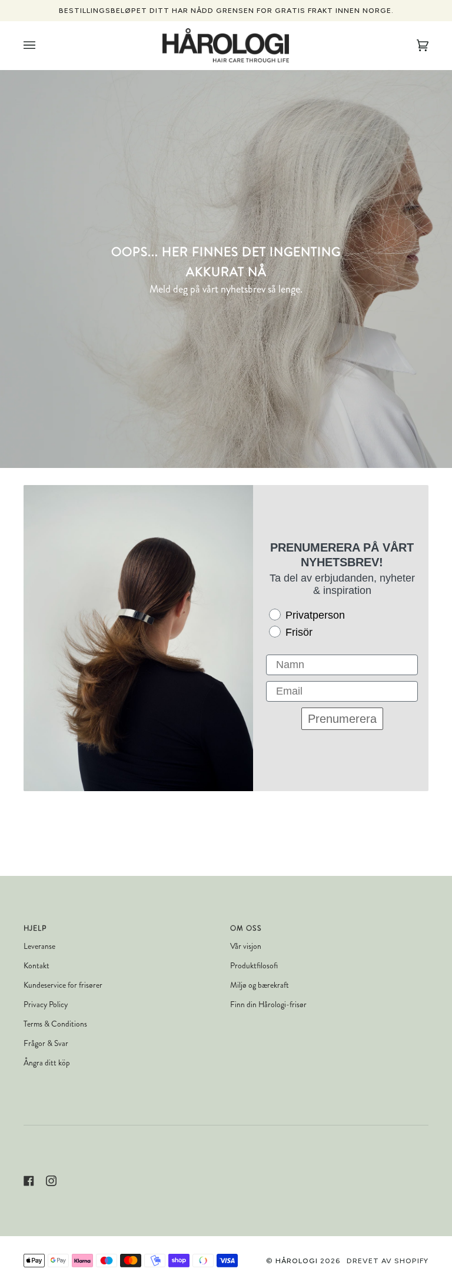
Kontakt (36, 965)
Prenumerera (342, 718)
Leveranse (39, 946)
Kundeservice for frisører (63, 985)
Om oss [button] (246, 928)
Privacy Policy (46, 1004)
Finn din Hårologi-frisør (268, 1004)
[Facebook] (29, 1181)
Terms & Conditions (55, 1024)
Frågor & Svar (46, 1043)
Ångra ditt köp (47, 1062)
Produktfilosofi (254, 965)
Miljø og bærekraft (259, 985)
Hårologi (296, 1260)
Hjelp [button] (35, 928)
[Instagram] (51, 1181)
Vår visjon (245, 946)
